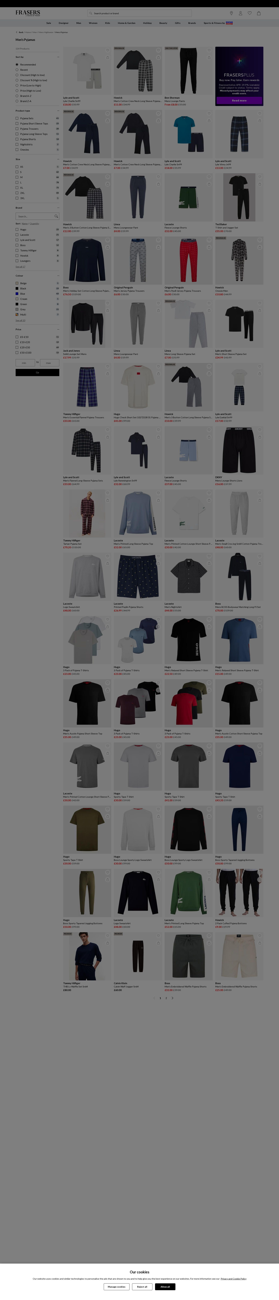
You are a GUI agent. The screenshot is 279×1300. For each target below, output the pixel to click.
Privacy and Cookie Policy (233, 1278)
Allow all (165, 1286)
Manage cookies (116, 1286)
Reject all (142, 1286)
